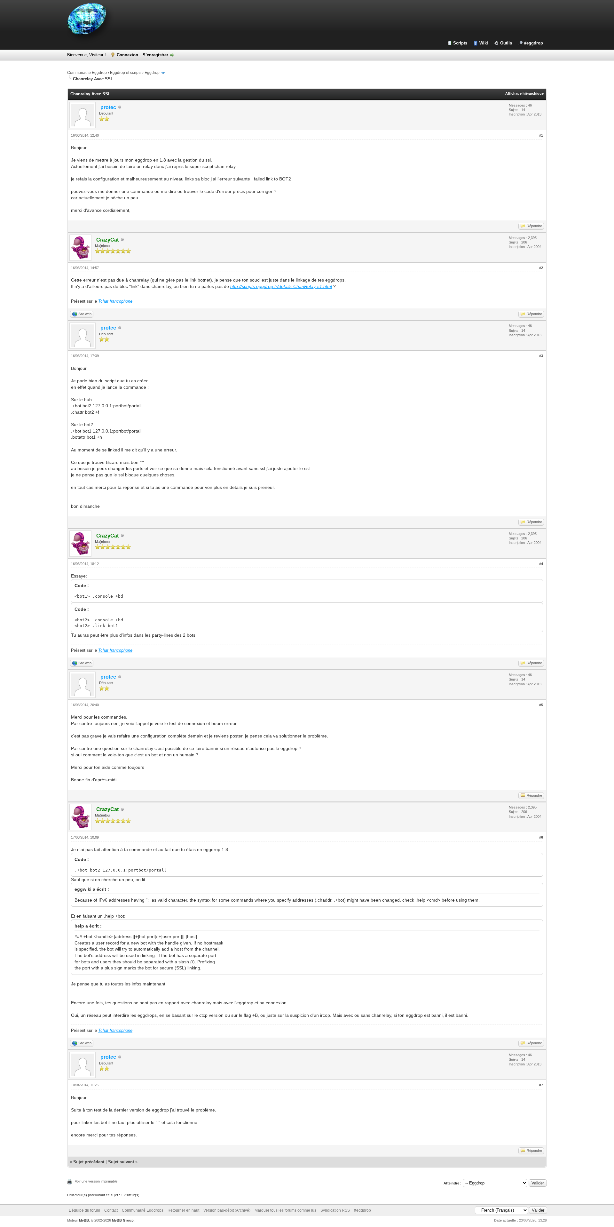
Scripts (460, 43)
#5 (541, 705)
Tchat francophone (115, 301)
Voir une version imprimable (96, 1181)
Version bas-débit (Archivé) (226, 1210)
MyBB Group (123, 1220)
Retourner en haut (183, 1210)
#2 (541, 268)
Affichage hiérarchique (524, 93)
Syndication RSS (335, 1210)
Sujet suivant (121, 1161)
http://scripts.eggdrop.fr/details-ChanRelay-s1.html (281, 286)
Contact (111, 1210)
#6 (541, 837)
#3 (541, 356)
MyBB (84, 1220)
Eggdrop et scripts (125, 72)
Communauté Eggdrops (142, 1210)
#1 (541, 135)
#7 (541, 1085)
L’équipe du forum (84, 1210)
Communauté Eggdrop (87, 72)
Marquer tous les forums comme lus (285, 1210)
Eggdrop (152, 72)
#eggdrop (533, 43)
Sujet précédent (88, 1161)
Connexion (127, 54)
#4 (541, 564)
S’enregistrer (155, 54)
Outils (506, 43)
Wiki (483, 43)
